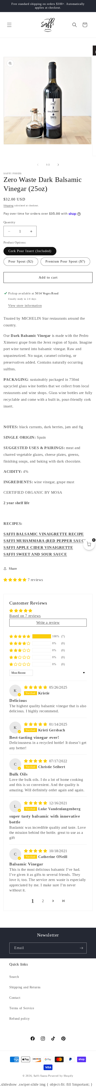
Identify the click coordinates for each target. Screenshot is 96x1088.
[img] (36, 687)
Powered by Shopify (60, 1075)
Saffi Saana (41, 1075)
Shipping (8, 205)
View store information (25, 305)
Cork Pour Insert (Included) (29, 251)
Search (14, 977)
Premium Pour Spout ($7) (65, 261)
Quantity (9, 222)
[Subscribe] (81, 948)
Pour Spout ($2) (20, 261)
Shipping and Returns (25, 987)
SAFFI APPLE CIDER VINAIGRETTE (38, 547)
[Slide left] (38, 165)
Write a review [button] (48, 623)
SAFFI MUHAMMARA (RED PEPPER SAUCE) (45, 541)
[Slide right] (58, 165)
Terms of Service (21, 1008)
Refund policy (19, 1018)
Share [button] (13, 568)
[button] (9, 25)
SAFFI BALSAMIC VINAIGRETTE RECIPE (43, 534)
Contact (14, 997)
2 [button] (43, 901)
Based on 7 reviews (25, 616)
